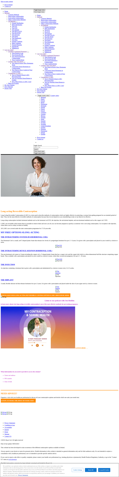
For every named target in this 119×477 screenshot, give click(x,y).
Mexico (43, 116)
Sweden (43, 122)
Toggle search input (39, 153)
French (43, 101)
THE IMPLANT (7, 280)
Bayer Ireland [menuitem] (8, 4)
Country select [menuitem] (54, 95)
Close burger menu (39, 12)
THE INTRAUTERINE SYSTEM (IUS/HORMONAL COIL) (24, 237)
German (43, 114)
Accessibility (8, 427)
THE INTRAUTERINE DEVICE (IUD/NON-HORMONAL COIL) (26, 251)
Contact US (7, 436)
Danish (43, 107)
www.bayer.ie (12, 459)
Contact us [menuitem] (7, 6)
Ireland (43, 132)
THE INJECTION (8, 265)
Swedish (43, 124)
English (43, 127)
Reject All (90, 470)
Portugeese (44, 104)
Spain (42, 119)
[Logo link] (70, 13)
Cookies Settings (77, 470)
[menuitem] (6, 11)
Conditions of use (9, 425)
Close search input (39, 151)
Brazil (42, 102)
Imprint (6, 429)
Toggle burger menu (39, 10)
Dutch (42, 99)
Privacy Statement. (23, 475)
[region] (59, 470)
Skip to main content (7, 1)
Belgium (43, 97)
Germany (43, 112)
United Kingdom (46, 126)
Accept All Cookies (104, 470)
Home (6, 432)
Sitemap (6, 434)
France (43, 109)
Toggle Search (37, 145)
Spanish (43, 117)
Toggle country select (43, 95)
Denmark (43, 106)
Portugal (43, 129)
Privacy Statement (9, 423)
